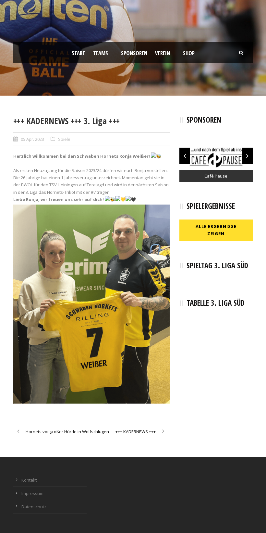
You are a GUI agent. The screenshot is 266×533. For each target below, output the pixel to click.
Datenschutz (33, 507)
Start (78, 53)
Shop (189, 53)
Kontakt (29, 480)
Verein (162, 53)
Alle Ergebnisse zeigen (216, 229)
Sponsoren (134, 53)
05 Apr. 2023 (32, 139)
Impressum (32, 493)
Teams (100, 53)
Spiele (64, 139)
